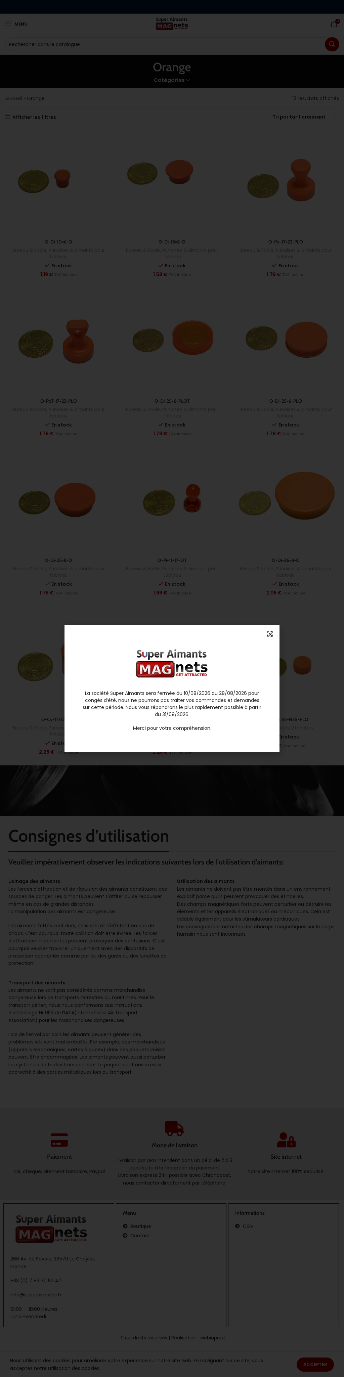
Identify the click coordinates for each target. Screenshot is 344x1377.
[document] (172, 688)
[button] (270, 634)
